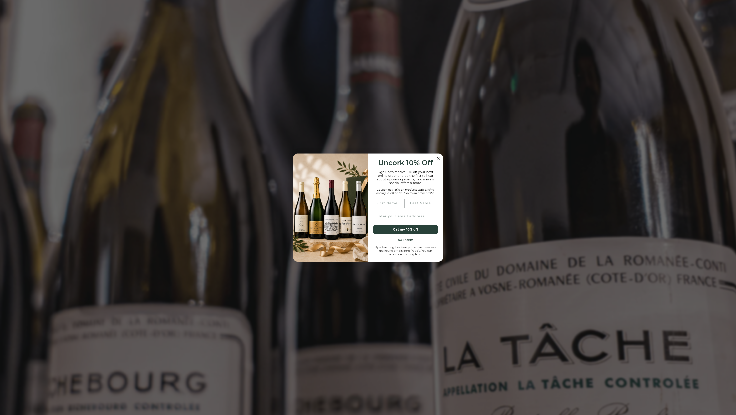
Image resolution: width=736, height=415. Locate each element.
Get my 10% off (405, 229)
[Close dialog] (438, 158)
